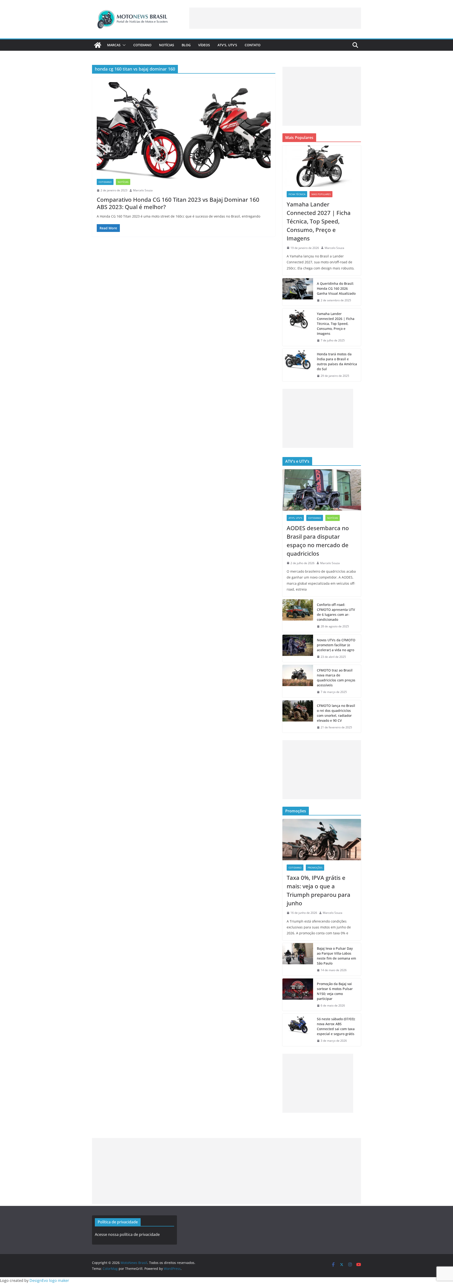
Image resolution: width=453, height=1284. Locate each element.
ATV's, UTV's (295, 518)
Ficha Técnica (297, 194)
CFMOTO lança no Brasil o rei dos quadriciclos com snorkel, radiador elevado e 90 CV (336, 713)
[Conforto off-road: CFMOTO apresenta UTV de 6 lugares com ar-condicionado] (297, 615)
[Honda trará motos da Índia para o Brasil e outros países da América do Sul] (297, 365)
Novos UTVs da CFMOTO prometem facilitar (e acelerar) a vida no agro (336, 645)
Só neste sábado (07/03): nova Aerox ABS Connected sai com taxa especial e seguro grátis (336, 1026)
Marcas (114, 45)
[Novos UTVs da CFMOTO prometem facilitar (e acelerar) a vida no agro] (297, 648)
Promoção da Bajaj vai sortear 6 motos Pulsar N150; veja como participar (335, 991)
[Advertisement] (275, 18)
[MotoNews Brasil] (97, 45)
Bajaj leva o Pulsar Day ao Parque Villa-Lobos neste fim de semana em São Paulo (336, 955)
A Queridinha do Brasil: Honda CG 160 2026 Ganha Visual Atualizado (336, 288)
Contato (252, 45)
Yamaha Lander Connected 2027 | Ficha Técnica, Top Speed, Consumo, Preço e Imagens (319, 221)
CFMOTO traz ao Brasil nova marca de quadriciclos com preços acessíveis (336, 677)
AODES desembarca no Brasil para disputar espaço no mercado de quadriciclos (318, 540)
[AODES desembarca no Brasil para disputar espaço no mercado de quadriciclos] (321, 490)
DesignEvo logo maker (49, 1280)
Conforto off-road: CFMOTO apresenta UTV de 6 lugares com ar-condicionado (336, 612)
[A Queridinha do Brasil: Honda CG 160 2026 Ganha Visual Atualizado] (297, 292)
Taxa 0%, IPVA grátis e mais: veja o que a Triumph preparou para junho (318, 890)
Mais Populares (321, 194)
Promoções (315, 867)
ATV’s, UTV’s (227, 45)
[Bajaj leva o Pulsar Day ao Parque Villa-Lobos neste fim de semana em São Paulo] (297, 959)
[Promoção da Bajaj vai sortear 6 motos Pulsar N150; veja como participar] (297, 994)
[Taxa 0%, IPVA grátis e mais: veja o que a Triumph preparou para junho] (321, 839)
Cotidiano (142, 45)
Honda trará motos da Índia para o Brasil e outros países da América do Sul (337, 361)
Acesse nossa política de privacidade (127, 1234)
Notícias (166, 45)
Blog (186, 45)
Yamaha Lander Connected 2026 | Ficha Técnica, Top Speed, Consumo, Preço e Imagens (335, 323)
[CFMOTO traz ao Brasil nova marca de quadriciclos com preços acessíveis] (297, 681)
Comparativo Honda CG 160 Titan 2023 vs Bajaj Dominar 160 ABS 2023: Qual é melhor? (178, 203)
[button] (123, 45)
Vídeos (204, 45)
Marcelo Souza (143, 190)
